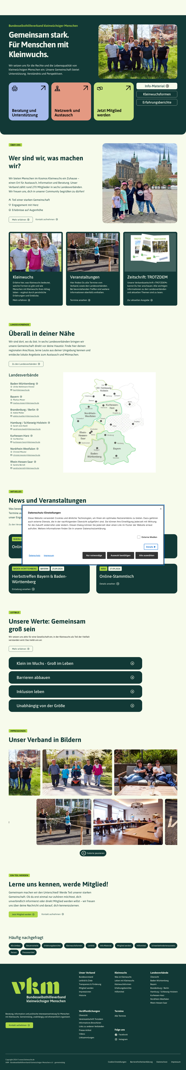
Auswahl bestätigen (120, 555)
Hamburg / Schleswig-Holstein (28, 422)
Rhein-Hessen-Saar (21, 461)
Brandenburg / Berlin (22, 409)
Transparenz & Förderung (90, 984)
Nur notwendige (94, 555)
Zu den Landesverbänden (24, 364)
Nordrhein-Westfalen (22, 448)
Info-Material (105, 946)
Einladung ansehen (21, 589)
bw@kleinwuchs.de (21, 390)
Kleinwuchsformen (74, 946)
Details (149, 547)
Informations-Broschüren (90, 1023)
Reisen (14, 952)
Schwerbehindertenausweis (163, 946)
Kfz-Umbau (15, 946)
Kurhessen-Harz (19, 435)
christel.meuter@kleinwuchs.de (26, 455)
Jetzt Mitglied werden (21, 914)
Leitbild (91, 946)
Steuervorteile (32, 946)
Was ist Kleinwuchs (123, 977)
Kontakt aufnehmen (45, 219)
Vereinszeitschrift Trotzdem (91, 1019)
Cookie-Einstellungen (117, 1062)
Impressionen (85, 992)
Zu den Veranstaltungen (20, 524)
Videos (82, 1034)
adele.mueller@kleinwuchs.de (26, 416)
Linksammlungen (86, 1037)
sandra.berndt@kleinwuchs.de (26, 468)
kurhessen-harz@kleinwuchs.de (26, 442)
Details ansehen (107, 583)
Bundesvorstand (86, 977)
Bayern (14, 396)
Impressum (176, 1062)
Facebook (123, 1034)
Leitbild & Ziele (85, 980)
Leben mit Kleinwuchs (124, 980)
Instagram (123, 1039)
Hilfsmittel (141, 946)
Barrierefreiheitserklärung (141, 1062)
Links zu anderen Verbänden (91, 1026)
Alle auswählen (146, 555)
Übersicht (154, 977)
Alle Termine (120, 1016)
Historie (82, 995)
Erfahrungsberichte (52, 946)
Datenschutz (161, 1062)
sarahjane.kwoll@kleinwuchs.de (27, 429)
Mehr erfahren (19, 219)
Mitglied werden (124, 946)
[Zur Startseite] (38, 989)
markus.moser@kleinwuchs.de (26, 403)
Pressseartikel (28, 952)
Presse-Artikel (85, 1030)
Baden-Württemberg (22, 383)
